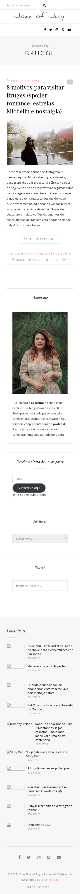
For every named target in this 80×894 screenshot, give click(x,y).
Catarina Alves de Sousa (50, 253)
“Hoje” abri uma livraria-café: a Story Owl (46, 754)
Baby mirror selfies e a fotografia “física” (50, 808)
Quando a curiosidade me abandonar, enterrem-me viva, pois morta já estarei (48, 689)
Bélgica (17, 80)
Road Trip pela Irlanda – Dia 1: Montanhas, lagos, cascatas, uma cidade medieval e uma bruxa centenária (53, 732)
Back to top (39, 887)
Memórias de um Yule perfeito (48, 666)
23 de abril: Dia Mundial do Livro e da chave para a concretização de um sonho (50, 650)
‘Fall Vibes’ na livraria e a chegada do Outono (50, 707)
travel (34, 80)
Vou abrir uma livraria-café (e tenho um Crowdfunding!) (47, 789)
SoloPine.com (49, 880)
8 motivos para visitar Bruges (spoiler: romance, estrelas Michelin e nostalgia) (35, 99)
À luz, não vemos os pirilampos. (49, 768)
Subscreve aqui (29, 488)
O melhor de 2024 (39, 825)
